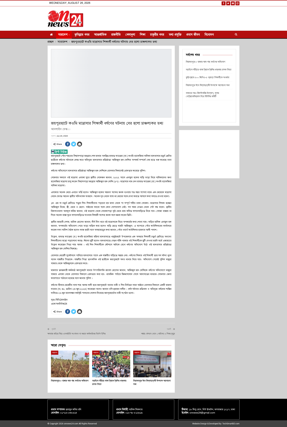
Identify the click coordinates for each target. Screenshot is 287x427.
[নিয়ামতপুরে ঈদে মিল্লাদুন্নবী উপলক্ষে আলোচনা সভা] (152, 364)
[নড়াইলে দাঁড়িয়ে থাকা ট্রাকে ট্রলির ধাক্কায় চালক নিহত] (111, 364)
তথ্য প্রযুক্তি (175, 35)
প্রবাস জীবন (193, 35)
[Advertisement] (209, 154)
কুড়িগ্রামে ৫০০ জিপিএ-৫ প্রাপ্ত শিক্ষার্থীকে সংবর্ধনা (207, 77)
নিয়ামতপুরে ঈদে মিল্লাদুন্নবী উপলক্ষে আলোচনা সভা (208, 85)
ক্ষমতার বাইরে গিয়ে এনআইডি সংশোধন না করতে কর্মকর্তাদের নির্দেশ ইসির (76, 333)
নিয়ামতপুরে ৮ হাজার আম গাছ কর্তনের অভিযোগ (205, 61)
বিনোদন (209, 35)
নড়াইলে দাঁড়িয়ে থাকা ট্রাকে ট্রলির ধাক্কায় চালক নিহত (208, 69)
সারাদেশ (62, 35)
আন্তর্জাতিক (100, 35)
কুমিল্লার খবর (82, 35)
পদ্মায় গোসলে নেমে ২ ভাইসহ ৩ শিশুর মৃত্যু (158, 333)
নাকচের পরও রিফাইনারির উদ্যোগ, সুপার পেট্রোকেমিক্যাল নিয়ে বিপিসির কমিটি (202, 94)
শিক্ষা (142, 35)
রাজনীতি (116, 35)
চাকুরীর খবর (157, 35)
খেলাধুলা (130, 35)
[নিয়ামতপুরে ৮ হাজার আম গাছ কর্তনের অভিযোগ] (70, 364)
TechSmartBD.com (230, 424)
